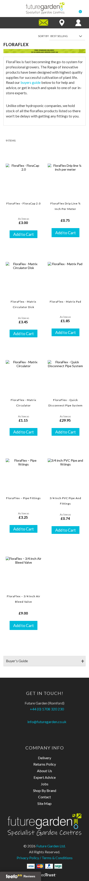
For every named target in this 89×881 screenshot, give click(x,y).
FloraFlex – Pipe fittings (23, 498)
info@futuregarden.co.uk (46, 721)
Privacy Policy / (29, 858)
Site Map (44, 803)
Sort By (43, 36)
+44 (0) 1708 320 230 (46, 709)
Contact (44, 797)
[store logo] (45, 8)
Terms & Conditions (57, 858)
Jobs (44, 784)
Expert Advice (45, 777)
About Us (44, 771)
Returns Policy (44, 764)
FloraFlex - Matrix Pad (65, 301)
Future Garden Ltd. (50, 846)
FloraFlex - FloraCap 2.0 (23, 203)
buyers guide (31, 82)
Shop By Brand (44, 790)
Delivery (44, 758)
